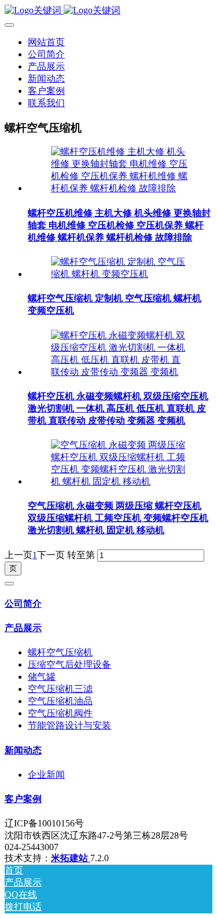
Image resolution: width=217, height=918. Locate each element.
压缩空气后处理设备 (69, 664)
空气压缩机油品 (60, 701)
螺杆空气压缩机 (60, 652)
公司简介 (23, 604)
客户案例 (23, 799)
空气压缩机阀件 (60, 713)
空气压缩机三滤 (60, 689)
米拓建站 (70, 858)
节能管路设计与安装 (69, 725)
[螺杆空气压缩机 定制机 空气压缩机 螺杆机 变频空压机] (120, 274)
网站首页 (46, 42)
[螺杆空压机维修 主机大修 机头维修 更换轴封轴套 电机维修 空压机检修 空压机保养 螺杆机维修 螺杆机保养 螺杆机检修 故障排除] (120, 188)
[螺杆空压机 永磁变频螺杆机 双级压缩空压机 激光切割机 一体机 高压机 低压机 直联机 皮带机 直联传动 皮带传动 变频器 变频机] (120, 372)
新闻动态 (23, 750)
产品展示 (23, 628)
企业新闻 (46, 774)
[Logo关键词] (108, 11)
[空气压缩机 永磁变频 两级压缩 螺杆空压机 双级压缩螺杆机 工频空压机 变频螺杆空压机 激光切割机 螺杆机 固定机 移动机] (120, 481)
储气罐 (42, 677)
